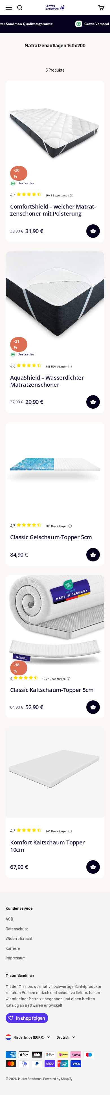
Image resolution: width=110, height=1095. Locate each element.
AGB (9, 919)
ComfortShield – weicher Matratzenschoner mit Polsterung (53, 210)
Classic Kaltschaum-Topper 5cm (51, 690)
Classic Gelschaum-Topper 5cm (51, 537)
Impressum (16, 957)
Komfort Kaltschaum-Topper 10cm (47, 846)
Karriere (13, 948)
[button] (93, 231)
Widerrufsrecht (19, 938)
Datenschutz (17, 928)
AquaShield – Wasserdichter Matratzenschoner (47, 381)
